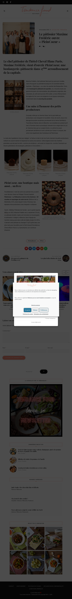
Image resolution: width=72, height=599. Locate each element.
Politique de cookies (28, 314)
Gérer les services (35, 305)
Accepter (27, 310)
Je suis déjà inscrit (36, 322)
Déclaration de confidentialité (41, 314)
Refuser (35, 310)
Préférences (43, 310)
